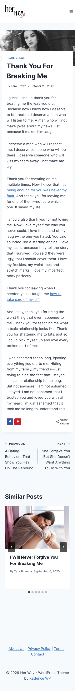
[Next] (63, 547)
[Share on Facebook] (10, 421)
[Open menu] (71, 11)
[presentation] (37, 527)
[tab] (29, 592)
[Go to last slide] (11, 547)
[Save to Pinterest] (17, 421)
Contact (37, 654)
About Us (16, 649)
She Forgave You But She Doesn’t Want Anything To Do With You (56, 456)
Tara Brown (18, 86)
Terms (59, 649)
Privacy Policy (39, 649)
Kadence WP (40, 678)
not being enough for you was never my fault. (37, 190)
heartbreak (16, 57)
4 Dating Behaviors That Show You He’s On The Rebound (19, 456)
